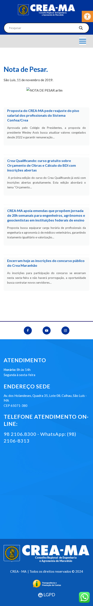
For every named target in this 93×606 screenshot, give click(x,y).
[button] (87, 16)
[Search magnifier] (81, 29)
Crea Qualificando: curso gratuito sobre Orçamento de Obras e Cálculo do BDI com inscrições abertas (41, 165)
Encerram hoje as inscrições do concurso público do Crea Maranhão (46, 263)
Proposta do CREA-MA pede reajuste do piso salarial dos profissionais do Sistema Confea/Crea (43, 115)
